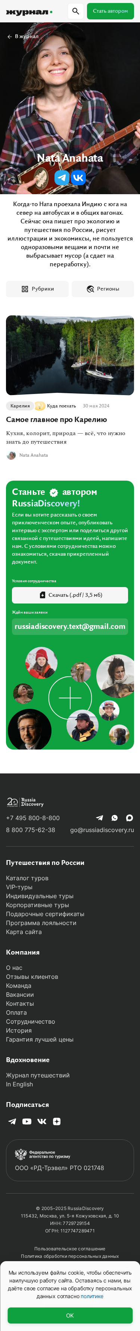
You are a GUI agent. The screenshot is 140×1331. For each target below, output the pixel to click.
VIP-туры (19, 887)
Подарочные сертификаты (45, 914)
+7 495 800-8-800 (33, 818)
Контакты (20, 1003)
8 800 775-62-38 (30, 830)
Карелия (20, 406)
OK (70, 1315)
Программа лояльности (41, 923)
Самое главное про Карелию (56, 420)
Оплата (16, 1012)
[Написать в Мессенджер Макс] (129, 817)
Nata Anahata (33, 455)
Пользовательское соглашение (69, 1248)
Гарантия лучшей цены (40, 1039)
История (19, 1030)
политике (92, 1296)
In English (19, 1084)
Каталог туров (27, 878)
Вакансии (20, 994)
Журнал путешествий (38, 1075)
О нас (14, 967)
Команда (18, 985)
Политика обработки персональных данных (70, 1256)
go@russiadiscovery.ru (102, 830)
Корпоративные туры (37, 905)
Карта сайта (24, 932)
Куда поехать (61, 406)
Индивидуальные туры (40, 896)
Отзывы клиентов (32, 976)
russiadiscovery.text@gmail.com (70, 627)
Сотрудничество (30, 1021)
